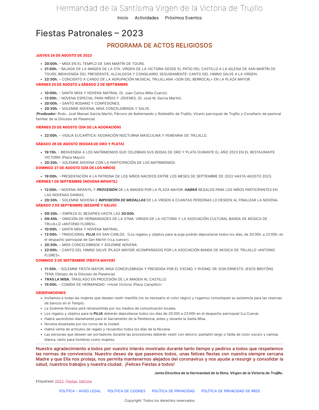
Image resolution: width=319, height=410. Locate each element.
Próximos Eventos (183, 17)
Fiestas (71, 381)
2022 (59, 381)
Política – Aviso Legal (80, 391)
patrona (85, 381)
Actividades (147, 17)
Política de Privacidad (173, 391)
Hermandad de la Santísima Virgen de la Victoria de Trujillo (159, 8)
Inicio (122, 17)
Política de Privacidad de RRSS (230, 391)
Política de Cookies (126, 391)
